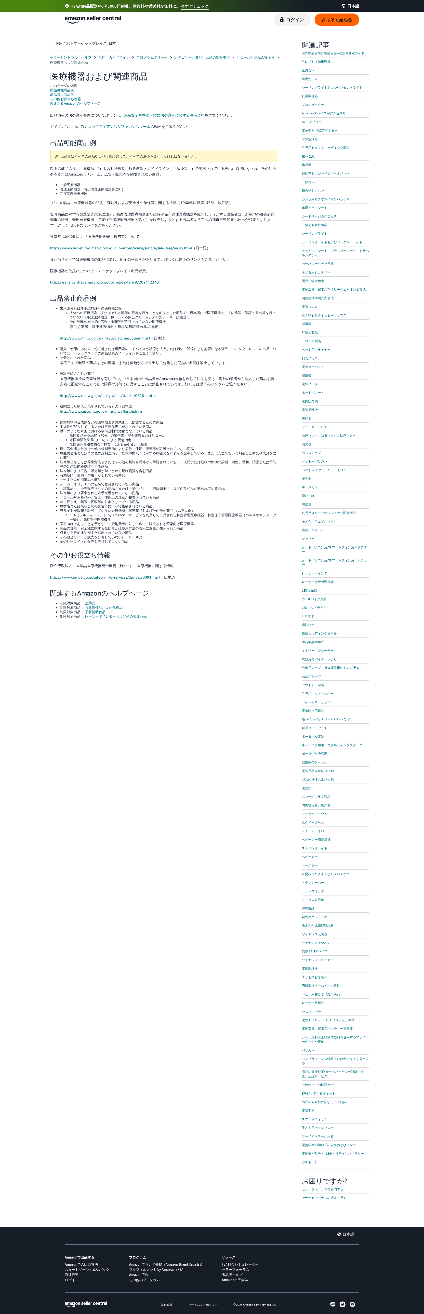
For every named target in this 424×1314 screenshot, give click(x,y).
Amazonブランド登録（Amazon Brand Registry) (165, 1264)
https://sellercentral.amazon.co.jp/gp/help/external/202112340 (104, 282)
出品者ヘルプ (232, 1275)
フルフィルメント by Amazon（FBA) (157, 1269)
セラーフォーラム (235, 1269)
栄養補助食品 (95, 612)
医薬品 (90, 603)
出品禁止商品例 (62, 94)
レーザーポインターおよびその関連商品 (116, 616)
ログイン (72, 1280)
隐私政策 (166, 1305)
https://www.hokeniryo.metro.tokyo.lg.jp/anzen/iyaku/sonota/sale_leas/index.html (121, 248)
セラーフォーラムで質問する (322, 1189)
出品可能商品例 (62, 90)
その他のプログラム (144, 1280)
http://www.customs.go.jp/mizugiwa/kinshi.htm (101, 411)
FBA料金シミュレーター (240, 1264)
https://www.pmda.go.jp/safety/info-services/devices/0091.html (105, 577)
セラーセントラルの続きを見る (324, 1198)
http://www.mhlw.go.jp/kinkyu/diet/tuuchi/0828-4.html (108, 395)
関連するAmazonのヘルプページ (75, 103)
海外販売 (72, 1275)
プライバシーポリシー (203, 1305)
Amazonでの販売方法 (81, 1264)
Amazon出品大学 (235, 1280)
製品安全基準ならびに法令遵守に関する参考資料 (164, 115)
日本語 (348, 1234)
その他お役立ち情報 (65, 99)
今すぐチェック (195, 6)
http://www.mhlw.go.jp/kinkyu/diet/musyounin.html (105, 338)
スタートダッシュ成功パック (87, 1269)
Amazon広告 (138, 1275)
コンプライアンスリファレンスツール (119, 126)
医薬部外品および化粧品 (104, 607)
